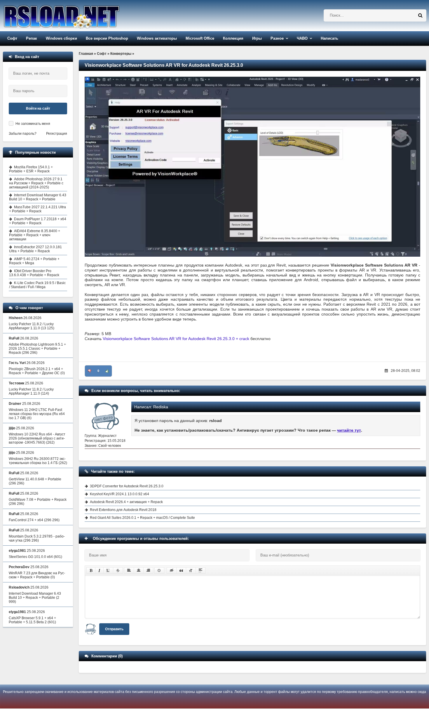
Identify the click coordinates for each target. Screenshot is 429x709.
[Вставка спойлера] (200, 570)
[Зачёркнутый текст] (118, 570)
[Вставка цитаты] (181, 570)
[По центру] (139, 570)
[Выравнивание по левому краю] (129, 570)
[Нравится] (107, 371)
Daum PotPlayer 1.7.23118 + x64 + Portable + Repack (37, 221)
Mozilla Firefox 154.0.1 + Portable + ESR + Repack (31, 169)
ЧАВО (302, 38)
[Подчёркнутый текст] (108, 570)
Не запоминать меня (32, 124)
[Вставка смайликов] (159, 570)
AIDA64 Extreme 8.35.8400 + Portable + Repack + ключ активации (34, 235)
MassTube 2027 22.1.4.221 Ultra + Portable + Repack (37, 209)
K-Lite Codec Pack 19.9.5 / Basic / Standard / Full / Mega (37, 285)
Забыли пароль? (22, 134)
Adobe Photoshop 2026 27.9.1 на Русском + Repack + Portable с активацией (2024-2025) (36, 183)
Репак (31, 38)
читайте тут (349, 430)
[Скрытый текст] (172, 570)
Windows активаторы (157, 38)
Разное (277, 38)
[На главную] (76, 15)
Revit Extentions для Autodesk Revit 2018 (123, 510)
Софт (12, 38)
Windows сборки (61, 38)
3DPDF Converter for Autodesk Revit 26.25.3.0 (126, 486)
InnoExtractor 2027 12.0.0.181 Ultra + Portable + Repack (35, 249)
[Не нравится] (89, 371)
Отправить (114, 629)
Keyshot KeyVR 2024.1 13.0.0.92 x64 (119, 494)
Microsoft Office (200, 38)
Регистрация (56, 134)
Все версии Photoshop (107, 38)
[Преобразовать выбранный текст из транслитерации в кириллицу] (191, 570)
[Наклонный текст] (99, 570)
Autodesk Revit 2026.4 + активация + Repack (126, 502)
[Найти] (420, 15)
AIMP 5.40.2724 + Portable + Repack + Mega (34, 261)
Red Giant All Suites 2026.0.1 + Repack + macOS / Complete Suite (142, 518)
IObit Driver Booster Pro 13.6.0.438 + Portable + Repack (34, 273)
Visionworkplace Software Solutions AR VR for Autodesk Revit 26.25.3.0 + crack (176, 338)
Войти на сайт (38, 108)
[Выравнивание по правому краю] (148, 570)
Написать (329, 38)
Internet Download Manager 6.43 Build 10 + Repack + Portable (37, 197)
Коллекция (233, 38)
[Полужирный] (90, 570)
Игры (257, 38)
